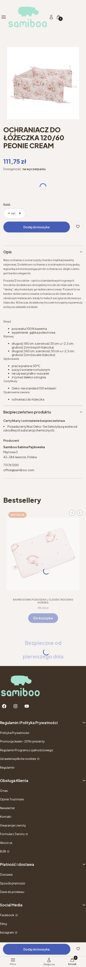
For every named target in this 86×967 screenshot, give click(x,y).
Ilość (6, 204)
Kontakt (5, 816)
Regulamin (7, 767)
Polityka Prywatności (14, 733)
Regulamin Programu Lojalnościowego (26, 750)
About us (6, 843)
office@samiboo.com (18, 470)
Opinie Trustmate (12, 799)
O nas (4, 790)
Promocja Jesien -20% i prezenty (22, 741)
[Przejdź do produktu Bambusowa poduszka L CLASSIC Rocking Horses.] (43, 552)
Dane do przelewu (12, 892)
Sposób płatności (12, 883)
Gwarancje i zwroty (13, 825)
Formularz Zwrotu (12, 834)
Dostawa (6, 874)
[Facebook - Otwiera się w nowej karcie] (4, 706)
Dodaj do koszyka (36, 227)
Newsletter (7, 808)
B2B (3, 851)
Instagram (7, 932)
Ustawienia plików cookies (18, 758)
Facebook (7, 915)
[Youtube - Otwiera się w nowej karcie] (27, 706)
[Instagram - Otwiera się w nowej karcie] (15, 706)
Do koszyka (43, 618)
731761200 (11, 465)
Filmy (3, 924)
